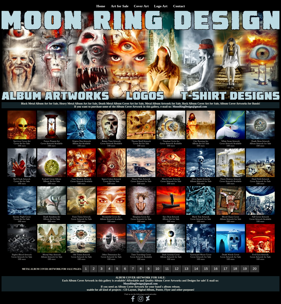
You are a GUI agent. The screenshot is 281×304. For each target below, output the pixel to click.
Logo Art (160, 6)
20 (255, 269)
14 (196, 269)
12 (177, 269)
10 (157, 269)
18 (235, 269)
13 (186, 269)
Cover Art (141, 6)
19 (245, 269)
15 (206, 269)
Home (100, 6)
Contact (179, 6)
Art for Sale (119, 6)
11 (167, 269)
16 (216, 269)
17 (225, 269)
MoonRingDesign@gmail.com (190, 106)
